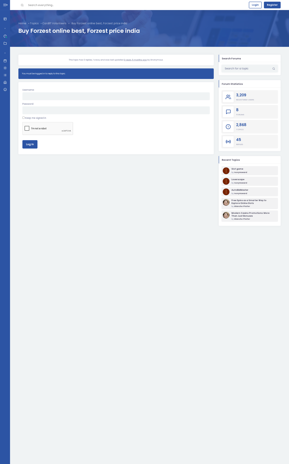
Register (272, 5)
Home (22, 23)
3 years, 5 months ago (135, 59)
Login (255, 5)
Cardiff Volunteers (54, 23)
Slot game (237, 169)
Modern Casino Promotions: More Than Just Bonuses (250, 214)
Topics (34, 23)
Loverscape (237, 179)
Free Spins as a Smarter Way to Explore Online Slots (248, 202)
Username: (28, 89)
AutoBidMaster (239, 190)
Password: (28, 104)
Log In (30, 144)
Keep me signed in (35, 118)
